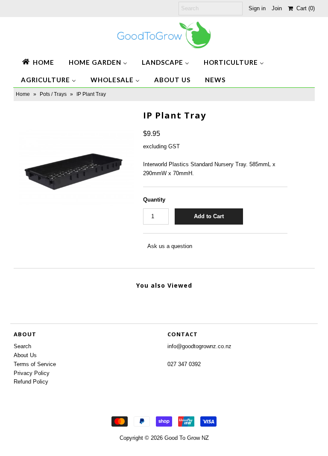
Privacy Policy (32, 373)
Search (22, 346)
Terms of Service (35, 364)
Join (277, 8)
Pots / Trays (53, 94)
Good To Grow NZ (186, 438)
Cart (304, 8)
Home (23, 94)
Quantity (154, 199)
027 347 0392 (184, 364)
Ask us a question (169, 246)
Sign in (257, 8)
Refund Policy (31, 381)
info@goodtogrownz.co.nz (199, 346)
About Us (25, 355)
